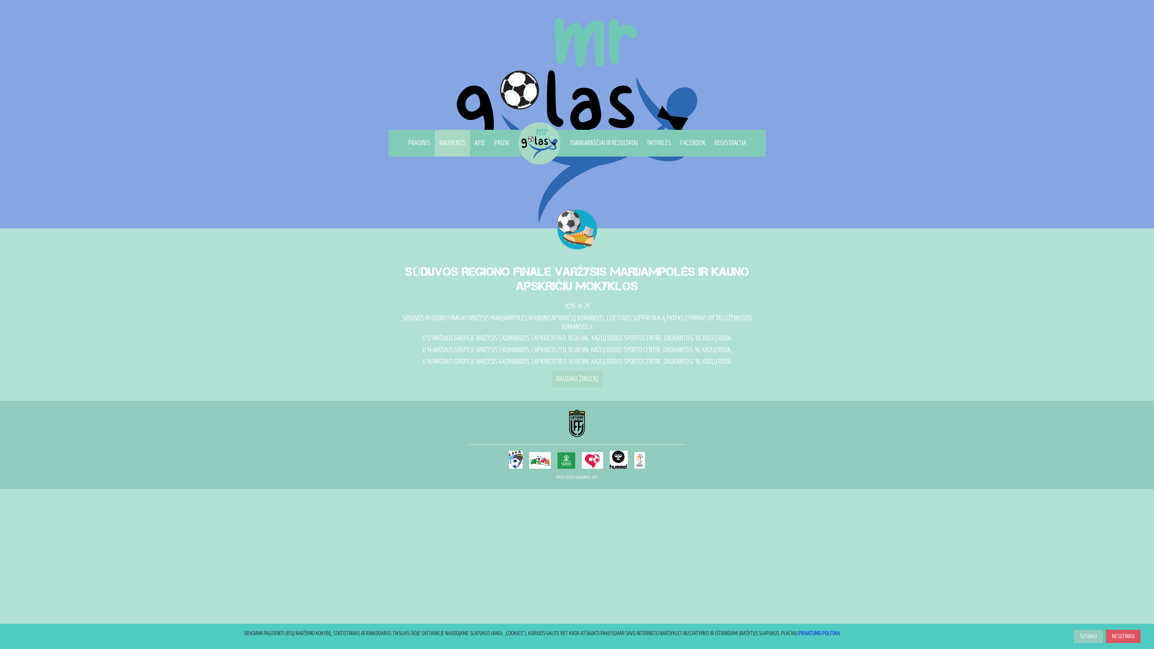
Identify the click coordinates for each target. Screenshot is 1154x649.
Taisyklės (659, 143)
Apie (480, 143)
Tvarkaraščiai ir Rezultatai (603, 143)
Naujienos (452, 143)
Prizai (501, 143)
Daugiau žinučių (577, 379)
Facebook (692, 143)
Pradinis (419, 143)
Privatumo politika (819, 633)
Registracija (730, 143)
